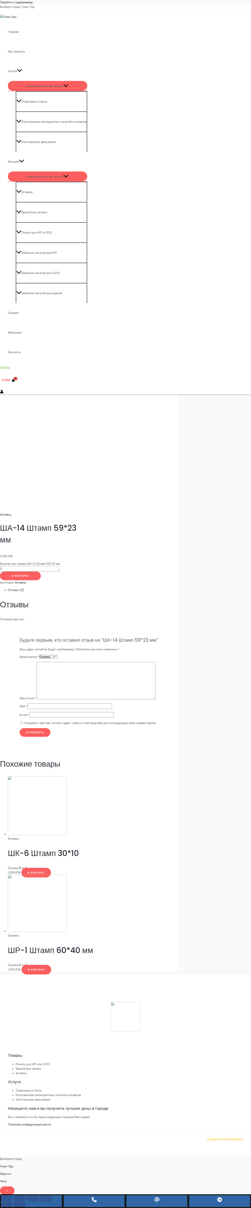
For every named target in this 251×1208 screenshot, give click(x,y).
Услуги (12, 71)
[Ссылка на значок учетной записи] (2, 392)
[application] (19, 71)
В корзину (20, 575)
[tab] (93, 590)
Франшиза (15, 332)
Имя (23, 706)
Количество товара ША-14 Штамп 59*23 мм (30, 564)
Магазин (13, 161)
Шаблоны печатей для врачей (41, 293)
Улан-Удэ (6, 1166)
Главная (13, 32)
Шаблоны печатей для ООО (40, 273)
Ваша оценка (29, 657)
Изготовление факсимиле (38, 142)
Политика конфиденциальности (29, 1124)
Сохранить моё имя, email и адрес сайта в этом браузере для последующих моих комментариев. (90, 723)
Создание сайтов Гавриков (225, 1139)
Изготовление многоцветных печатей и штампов (54, 122)
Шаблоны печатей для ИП (39, 253)
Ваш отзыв (28, 698)
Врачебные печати (34, 212)
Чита (3, 1181)
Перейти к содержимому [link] (16, 2)
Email (24, 715)
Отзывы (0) (16, 590)
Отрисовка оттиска (34, 101)
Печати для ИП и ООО (36, 232)
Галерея (13, 313)
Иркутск (5, 1174)
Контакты (14, 352)
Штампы (27, 192)
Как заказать (16, 51)
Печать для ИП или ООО (33, 1064)
